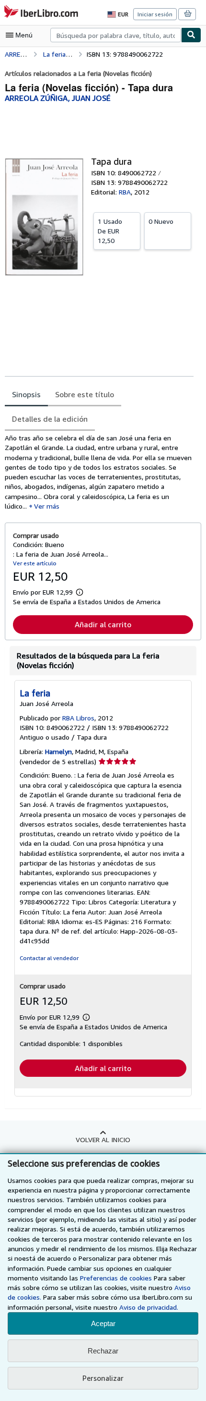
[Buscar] (191, 35)
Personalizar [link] (103, 1378)
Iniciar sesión (154, 14)
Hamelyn (58, 751)
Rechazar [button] (103, 1351)
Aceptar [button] (103, 1323)
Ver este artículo (35, 563)
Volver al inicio (103, 1139)
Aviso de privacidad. (148, 1307)
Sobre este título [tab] (84, 394)
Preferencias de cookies (116, 1278)
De (110, 230)
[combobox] (115, 35)
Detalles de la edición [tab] (50, 419)
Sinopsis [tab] (26, 394)
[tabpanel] (99, 472)
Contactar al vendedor (49, 958)
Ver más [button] (46, 506)
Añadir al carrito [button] (103, 624)
